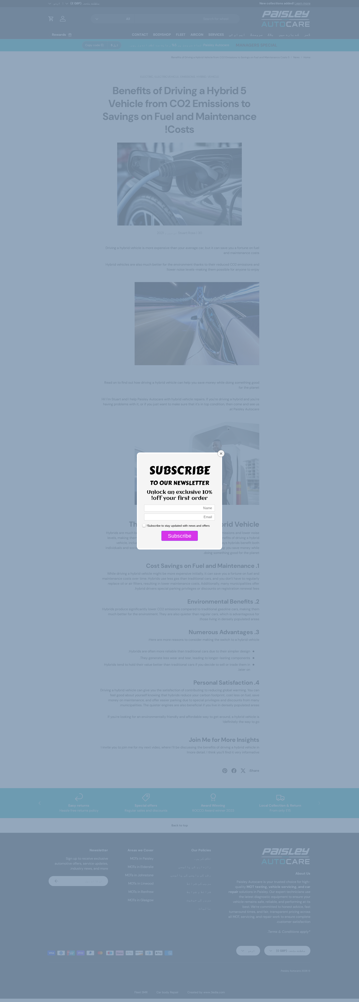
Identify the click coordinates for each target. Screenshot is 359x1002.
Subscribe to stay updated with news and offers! (178, 525)
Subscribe (179, 536)
